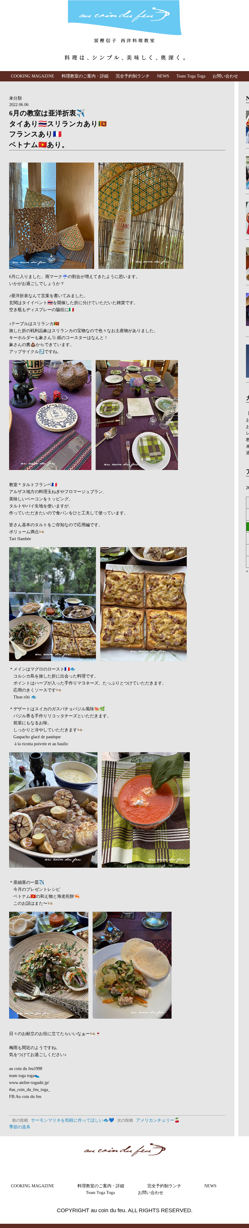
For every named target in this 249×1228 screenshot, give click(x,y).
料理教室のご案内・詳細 (85, 76)
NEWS (163, 76)
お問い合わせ (225, 76)
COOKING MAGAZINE (32, 76)
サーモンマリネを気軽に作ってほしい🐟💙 (63, 1120)
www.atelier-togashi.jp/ (29, 1082)
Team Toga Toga (190, 76)
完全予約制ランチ (133, 76)
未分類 (15, 98)
